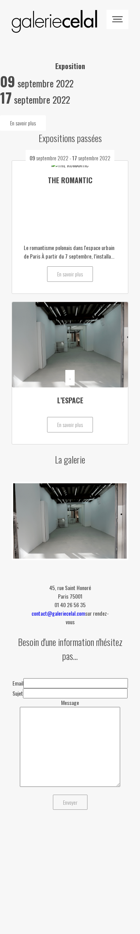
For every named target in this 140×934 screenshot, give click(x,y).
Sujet (17, 693)
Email (17, 683)
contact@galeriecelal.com (58, 613)
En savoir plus (23, 123)
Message (70, 702)
